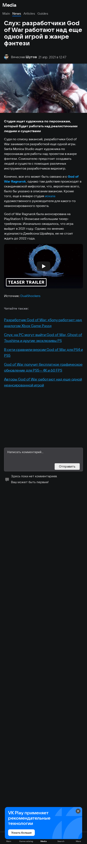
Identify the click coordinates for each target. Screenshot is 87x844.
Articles (29, 13)
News (16, 13)
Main (6, 13)
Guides (42, 13)
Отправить (67, 466)
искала (50, 196)
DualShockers (30, 296)
